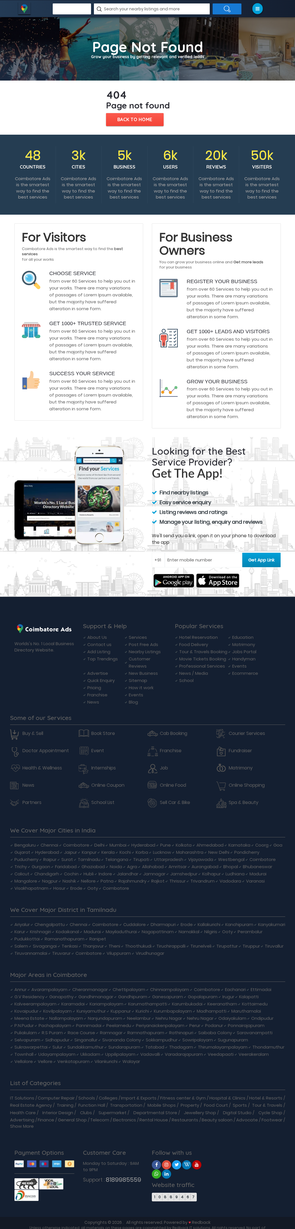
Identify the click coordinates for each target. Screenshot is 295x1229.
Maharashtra (189, 852)
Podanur (214, 1025)
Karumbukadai (187, 1004)
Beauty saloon (217, 1120)
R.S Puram (52, 1033)
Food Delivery (193, 644)
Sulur (57, 1047)
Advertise (97, 673)
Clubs (86, 1113)
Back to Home (134, 119)
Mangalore (25, 881)
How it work (141, 688)
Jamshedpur (183, 874)
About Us (97, 637)
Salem (21, 946)
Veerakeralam (254, 1054)
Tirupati (141, 859)
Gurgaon (41, 867)
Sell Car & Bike (175, 802)
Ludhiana (235, 874)
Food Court (216, 1105)
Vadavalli (150, 1054)
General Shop (72, 1120)
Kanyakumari (271, 924)
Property (190, 1105)
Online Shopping (247, 785)
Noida (116, 867)
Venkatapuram (73, 1061)
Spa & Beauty (243, 802)
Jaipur (70, 852)
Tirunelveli (200, 946)
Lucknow (162, 852)
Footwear (272, 1120)
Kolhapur (211, 874)
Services (138, 637)
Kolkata (184, 845)
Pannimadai (88, 1025)
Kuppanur (121, 1011)
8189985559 (123, 1179)
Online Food (173, 785)
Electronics (124, 1120)
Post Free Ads (143, 644)
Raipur (49, 859)
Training (65, 1105)
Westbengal (231, 859)
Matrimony (243, 644)
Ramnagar (111, 1033)
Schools (86, 1098)
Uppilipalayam (120, 1054)
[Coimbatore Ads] (156, 1165)
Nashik (69, 881)
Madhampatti (211, 1011)
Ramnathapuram (145, 1033)
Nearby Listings (145, 652)
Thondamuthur (268, 1047)
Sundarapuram (124, 1047)
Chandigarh (46, 874)
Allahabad (153, 867)
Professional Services (202, 666)
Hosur (59, 888)
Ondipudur (262, 1018)
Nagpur (50, 881)
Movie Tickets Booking (202, 659)
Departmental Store (155, 1113)
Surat (67, 859)
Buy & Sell (32, 733)
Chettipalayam (129, 989)
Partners (31, 802)
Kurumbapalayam (173, 1011)
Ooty (92, 888)
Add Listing (98, 652)
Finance (46, 1120)
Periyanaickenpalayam (160, 1025)
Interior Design (57, 1113)
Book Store (103, 733)
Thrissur (177, 881)
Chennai (49, 845)
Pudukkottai (27, 939)
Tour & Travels (267, 1105)
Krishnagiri (40, 932)
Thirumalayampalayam (222, 1047)
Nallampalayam (66, 1018)
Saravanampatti (255, 1033)
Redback (201, 1222)
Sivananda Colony (121, 1040)
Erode (76, 888)
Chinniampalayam (169, 989)
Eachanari (235, 989)
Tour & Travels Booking (203, 652)
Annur (20, 989)
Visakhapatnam (31, 888)
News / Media (193, 673)
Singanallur (85, 1040)
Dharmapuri (163, 924)
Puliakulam (25, 1033)
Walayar (131, 1061)
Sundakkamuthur (85, 1047)
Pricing (94, 688)
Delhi (99, 845)
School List (102, 802)
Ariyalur (22, 924)
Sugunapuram (233, 1040)
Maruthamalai (246, 1011)
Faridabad (66, 867)
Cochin (71, 874)
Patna (107, 881)
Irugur (228, 997)
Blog (133, 702)
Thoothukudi (138, 946)
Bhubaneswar (257, 867)
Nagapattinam (158, 932)
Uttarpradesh (168, 859)
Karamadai (73, 1004)
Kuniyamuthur (91, 1011)
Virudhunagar (150, 953)
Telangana (116, 859)
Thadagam (181, 1047)
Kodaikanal (67, 932)
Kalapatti (249, 997)
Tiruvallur (274, 946)
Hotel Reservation (198, 637)
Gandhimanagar (95, 997)
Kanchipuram (239, 924)
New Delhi (218, 852)
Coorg (261, 845)
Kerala (108, 852)
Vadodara (230, 881)
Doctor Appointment (45, 751)
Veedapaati (221, 1054)
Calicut (21, 874)
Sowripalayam (197, 1040)
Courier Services (247, 733)
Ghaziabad (93, 867)
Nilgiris (210, 932)
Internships (103, 768)
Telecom (99, 1120)
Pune (165, 845)
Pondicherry (246, 852)
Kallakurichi (209, 924)
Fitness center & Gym (183, 1098)
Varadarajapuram (184, 1054)
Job (164, 768)
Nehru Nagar (169, 1018)
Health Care (23, 1113)
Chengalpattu (50, 924)
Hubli (89, 874)
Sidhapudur (57, 1040)
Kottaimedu (255, 1004)
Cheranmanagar (90, 989)
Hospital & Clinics (227, 1098)
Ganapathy (61, 997)
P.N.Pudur (24, 1025)
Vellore (45, 1061)
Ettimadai (261, 989)
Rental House (153, 1120)
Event (97, 751)
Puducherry (26, 859)
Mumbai (117, 845)
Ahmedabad (210, 845)
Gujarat (22, 852)
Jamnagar (154, 874)
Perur (194, 1025)
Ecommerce (245, 673)
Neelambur (139, 1018)
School (186, 680)
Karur (19, 932)
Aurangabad (205, 867)
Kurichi (142, 1011)
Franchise (97, 695)
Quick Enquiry (101, 680)
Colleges (108, 1098)
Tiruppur (251, 946)
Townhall (23, 1054)
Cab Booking (173, 733)
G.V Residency (29, 997)
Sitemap (138, 680)
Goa (277, 845)
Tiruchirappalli (171, 946)
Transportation (126, 1105)
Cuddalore (134, 924)
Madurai (257, 874)
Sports (240, 1105)
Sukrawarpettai (31, 1047)
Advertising (22, 1120)
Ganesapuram (167, 997)
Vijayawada (200, 859)
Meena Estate (29, 1018)
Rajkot (157, 881)
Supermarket (112, 1113)
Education (243, 637)
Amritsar (178, 867)
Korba (142, 852)
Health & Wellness (42, 768)
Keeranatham (222, 1004)
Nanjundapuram (105, 1018)
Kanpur (89, 852)
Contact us (99, 644)
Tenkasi (70, 946)
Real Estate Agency (31, 1105)
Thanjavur (93, 946)
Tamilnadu (89, 859)
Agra (132, 867)
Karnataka (239, 845)
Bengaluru (25, 845)
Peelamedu (118, 1025)
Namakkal (189, 932)
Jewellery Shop (200, 1113)
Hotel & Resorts (265, 1098)
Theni (114, 946)
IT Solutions (22, 1098)
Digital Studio (237, 1113)
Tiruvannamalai (30, 953)
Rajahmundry (132, 881)
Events (136, 695)
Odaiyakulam (232, 1018)
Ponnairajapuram (246, 1025)
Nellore (88, 881)
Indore (105, 874)
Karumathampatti (147, 1004)
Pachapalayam (55, 1025)
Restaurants (185, 1120)
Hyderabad (143, 845)
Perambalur (250, 932)
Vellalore (23, 1061)
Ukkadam (90, 1054)
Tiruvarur (61, 953)
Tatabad (154, 1047)
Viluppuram (119, 953)
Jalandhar (127, 874)
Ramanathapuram (64, 939)
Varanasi (255, 881)
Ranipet (97, 939)
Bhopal (230, 867)
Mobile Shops (162, 1105)
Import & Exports (138, 1098)
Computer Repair (56, 1098)
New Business (143, 673)
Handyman (244, 659)
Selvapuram (27, 1040)
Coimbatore (76, 845)
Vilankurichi (106, 1061)
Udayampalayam (56, 1054)
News (93, 702)
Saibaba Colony (215, 1033)
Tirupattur (227, 946)
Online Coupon (107, 785)
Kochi (125, 852)
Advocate (247, 1120)
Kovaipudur (26, 1011)
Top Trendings (102, 659)
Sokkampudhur (161, 1040)
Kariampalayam (106, 1004)
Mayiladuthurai (121, 932)
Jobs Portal (244, 652)
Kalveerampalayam (35, 1004)
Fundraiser (240, 751)
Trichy (20, 867)
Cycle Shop (270, 1113)
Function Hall (91, 1105)
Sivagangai (45, 946)
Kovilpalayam (57, 1011)
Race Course (81, 1033)
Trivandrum (202, 881)
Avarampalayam (49, 989)
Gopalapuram (203, 997)
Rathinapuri (181, 1033)
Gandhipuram (132, 997)
